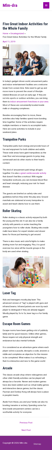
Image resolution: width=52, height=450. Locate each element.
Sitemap (37, 444)
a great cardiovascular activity (32, 173)
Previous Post (26, 422)
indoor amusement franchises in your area (29, 101)
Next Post (26, 430)
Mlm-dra (10, 5)
